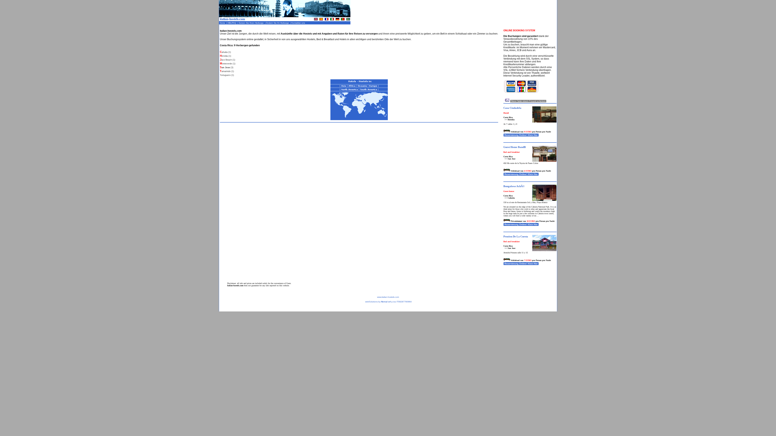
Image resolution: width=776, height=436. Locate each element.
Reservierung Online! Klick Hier (521, 135)
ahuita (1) (225, 52)
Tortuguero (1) (227, 75)
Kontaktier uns (298, 23)
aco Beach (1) (227, 60)
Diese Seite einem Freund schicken (528, 101)
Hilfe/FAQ (232, 23)
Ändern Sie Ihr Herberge (278, 23)
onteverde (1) (227, 63)
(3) (226, 67)
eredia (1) (225, 56)
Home (222, 23)
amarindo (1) (227, 71)
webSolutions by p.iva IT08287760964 (388, 302)
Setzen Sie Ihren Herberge (251, 23)
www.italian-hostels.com (388, 297)
